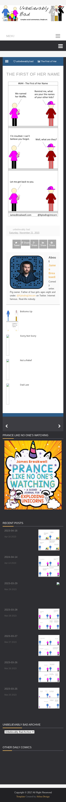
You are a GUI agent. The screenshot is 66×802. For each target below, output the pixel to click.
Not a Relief (26, 360)
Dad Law (24, 384)
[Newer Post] (6, 426)
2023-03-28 (10, 609)
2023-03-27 (10, 636)
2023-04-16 (10, 530)
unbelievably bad (21, 229)
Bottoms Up (26, 311)
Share (27, 242)
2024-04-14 (10, 557)
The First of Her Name (33, 74)
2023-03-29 (10, 583)
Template (20, 796)
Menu (10, 36)
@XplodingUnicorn (26, 295)
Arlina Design (43, 796)
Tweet (17, 245)
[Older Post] (59, 426)
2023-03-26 (10, 662)
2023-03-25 (10, 688)
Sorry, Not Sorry (28, 336)
